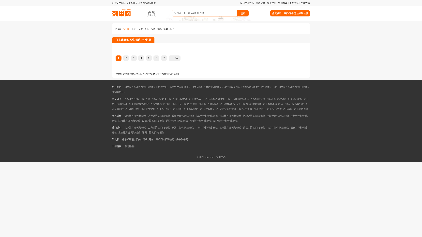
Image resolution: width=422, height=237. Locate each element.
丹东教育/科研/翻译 (273, 104)
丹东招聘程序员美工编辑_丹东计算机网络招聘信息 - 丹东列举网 (155, 139)
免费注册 (271, 3)
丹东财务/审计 (196, 99)
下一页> (174, 58)
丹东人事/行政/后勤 (177, 99)
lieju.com (209, 157)
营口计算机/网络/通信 (207, 115)
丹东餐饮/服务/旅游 (139, 104)
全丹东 (126, 28)
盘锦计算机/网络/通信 (153, 120)
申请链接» (129, 146)
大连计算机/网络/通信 (159, 115)
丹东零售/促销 (148, 108)
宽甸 (165, 28)
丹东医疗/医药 (190, 104)
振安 (146, 28)
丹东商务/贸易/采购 (276, 99)
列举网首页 (248, 3)
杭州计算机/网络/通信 (230, 127)
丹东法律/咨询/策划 (215, 99)
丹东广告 (176, 104)
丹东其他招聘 (301, 108)
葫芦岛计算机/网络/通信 (225, 120)
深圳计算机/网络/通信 (153, 132)
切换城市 (151, 15)
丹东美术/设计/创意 (160, 104)
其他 (171, 28)
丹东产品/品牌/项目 (294, 104)
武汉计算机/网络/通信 (254, 127)
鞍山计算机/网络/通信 (230, 115)
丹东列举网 (118, 3)
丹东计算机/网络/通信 (238, 99)
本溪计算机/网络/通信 (278, 115)
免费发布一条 (157, 73)
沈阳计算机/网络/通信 (135, 115)
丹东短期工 (259, 108)
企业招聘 (131, 3)
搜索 (243, 13)
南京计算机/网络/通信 (278, 127)
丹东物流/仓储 (295, 99)
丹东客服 (145, 99)
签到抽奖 (282, 3)
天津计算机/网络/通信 (183, 127)
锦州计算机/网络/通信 (183, 115)
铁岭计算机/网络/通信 (177, 120)
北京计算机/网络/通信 (135, 127)
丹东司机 (177, 108)
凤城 (159, 28)
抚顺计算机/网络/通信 (254, 115)
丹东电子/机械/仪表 (209, 104)
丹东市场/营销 (158, 99)
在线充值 (305, 3)
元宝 (140, 28)
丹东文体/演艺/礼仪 (230, 104)
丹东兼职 (287, 108)
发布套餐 (294, 3)
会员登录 (260, 3)
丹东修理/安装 (245, 108)
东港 (153, 28)
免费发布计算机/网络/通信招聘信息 (290, 13)
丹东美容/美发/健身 (226, 108)
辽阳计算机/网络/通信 (129, 120)
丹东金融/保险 (257, 99)
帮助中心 (221, 157)
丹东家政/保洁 (191, 108)
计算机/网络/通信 (147, 3)
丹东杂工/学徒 (274, 108)
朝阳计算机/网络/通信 (201, 120)
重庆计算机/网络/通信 (129, 132)
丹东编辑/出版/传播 (251, 104)
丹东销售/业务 (131, 99)
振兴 (134, 28)
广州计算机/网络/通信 (207, 127)
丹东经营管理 (132, 108)
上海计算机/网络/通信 (159, 127)
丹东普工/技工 (164, 108)
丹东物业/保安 (207, 108)
